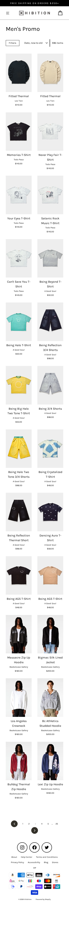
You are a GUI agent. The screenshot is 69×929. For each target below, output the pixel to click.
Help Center (26, 857)
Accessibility (34, 862)
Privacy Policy (17, 862)
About (14, 857)
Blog (46, 862)
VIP (34, 868)
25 (57, 824)
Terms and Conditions (47, 857)
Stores (55, 862)
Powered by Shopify (43, 899)
